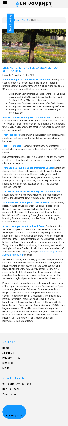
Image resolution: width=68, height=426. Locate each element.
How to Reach (11, 389)
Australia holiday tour (13, 254)
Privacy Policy (11, 358)
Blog (16, 20)
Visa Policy (9, 394)
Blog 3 (25, 20)
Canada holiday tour (49, 251)
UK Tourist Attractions (16, 384)
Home (6, 348)
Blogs (5, 368)
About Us (8, 353)
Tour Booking (10, 23)
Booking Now (14, 415)
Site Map (8, 363)
